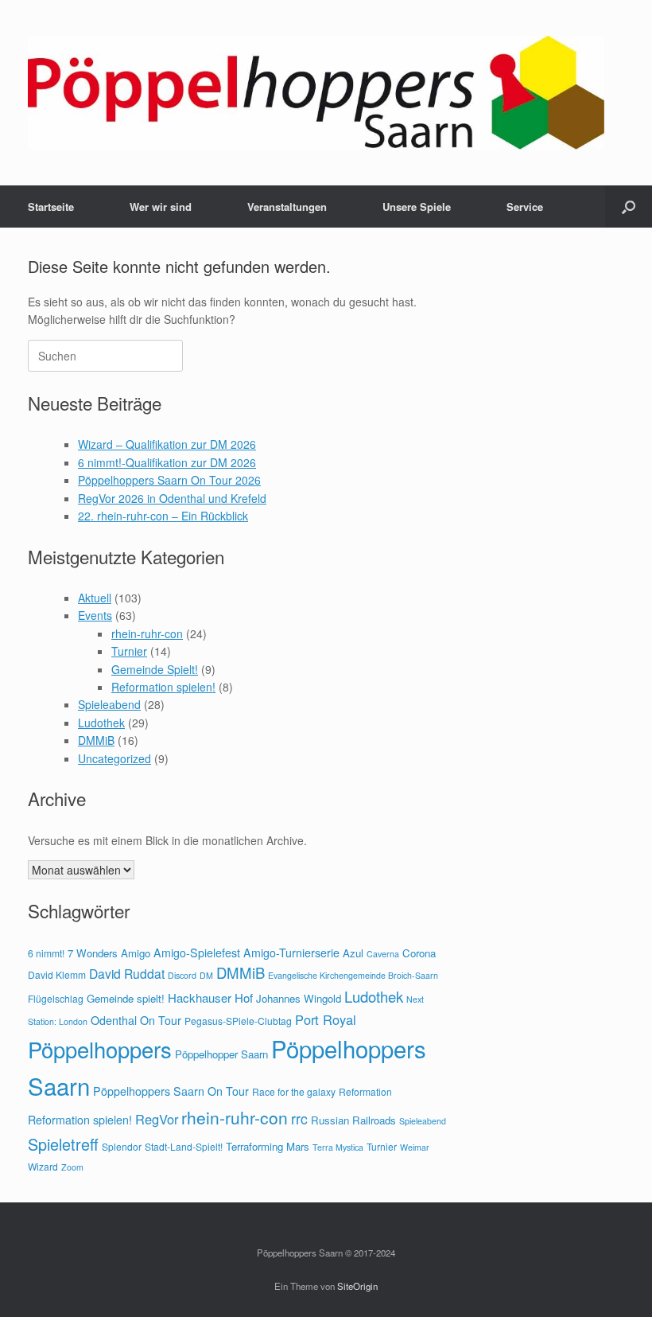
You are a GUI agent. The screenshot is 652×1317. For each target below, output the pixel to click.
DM (206, 975)
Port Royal (325, 1019)
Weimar (414, 1147)
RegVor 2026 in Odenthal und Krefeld (172, 498)
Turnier (129, 651)
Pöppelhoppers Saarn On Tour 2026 (169, 480)
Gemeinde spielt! (126, 998)
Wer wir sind (161, 206)
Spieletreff (63, 1143)
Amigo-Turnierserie (291, 952)
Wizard (43, 1166)
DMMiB (96, 740)
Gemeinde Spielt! (154, 669)
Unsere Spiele (416, 206)
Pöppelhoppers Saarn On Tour (171, 1091)
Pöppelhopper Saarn (221, 1054)
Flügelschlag (55, 998)
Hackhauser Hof (210, 997)
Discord (182, 975)
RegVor (156, 1118)
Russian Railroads (353, 1120)
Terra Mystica (337, 1147)
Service (524, 206)
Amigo (135, 952)
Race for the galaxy (294, 1091)
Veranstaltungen (287, 206)
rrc (299, 1118)
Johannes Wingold (298, 998)
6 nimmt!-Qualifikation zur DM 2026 (167, 462)
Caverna (383, 954)
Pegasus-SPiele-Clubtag (238, 1020)
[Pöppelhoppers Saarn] (316, 93)
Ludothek (101, 723)
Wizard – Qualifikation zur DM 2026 (167, 444)
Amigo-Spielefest (196, 952)
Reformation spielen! (163, 687)
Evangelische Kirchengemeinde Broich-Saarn (353, 975)
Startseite (51, 206)
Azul (353, 952)
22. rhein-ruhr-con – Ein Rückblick (163, 516)
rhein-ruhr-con (147, 633)
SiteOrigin (357, 1286)
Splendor (122, 1146)
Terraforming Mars (267, 1146)
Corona (419, 952)
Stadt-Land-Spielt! (184, 1146)
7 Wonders (93, 952)
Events (95, 615)
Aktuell (94, 598)
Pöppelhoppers (100, 1049)
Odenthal (114, 1020)
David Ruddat (127, 973)
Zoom (72, 1167)
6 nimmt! (46, 953)
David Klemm (57, 974)
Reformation (365, 1091)
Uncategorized (114, 758)
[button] (628, 206)
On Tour (160, 1020)
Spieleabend (109, 704)
